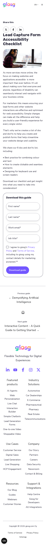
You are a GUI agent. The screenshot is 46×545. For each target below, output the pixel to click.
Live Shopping (12, 464)
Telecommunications (35, 418)
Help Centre (33, 494)
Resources (12, 484)
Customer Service (12, 450)
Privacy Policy (32, 532)
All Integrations (34, 507)
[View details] (8, 370)
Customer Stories (12, 504)
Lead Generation (12, 459)
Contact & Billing (33, 473)
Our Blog (12, 489)
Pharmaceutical (34, 404)
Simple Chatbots (12, 416)
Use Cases (12, 444)
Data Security (34, 464)
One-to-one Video (12, 429)
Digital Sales (12, 454)
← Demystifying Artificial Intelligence (24, 300)
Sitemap (23, 537)
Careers (34, 459)
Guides (12, 494)
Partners (33, 454)
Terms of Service (25, 250)
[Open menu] (42, 5)
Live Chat (12, 403)
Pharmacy (34, 409)
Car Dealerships (34, 395)
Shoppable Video (12, 433)
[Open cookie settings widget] (4, 541)
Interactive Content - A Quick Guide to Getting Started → (22, 328)
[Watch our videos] (15, 370)
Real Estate (34, 414)
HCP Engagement (12, 469)
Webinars (12, 499)
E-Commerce (33, 400)
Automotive (34, 390)
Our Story (34, 450)
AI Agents (12, 390)
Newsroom (33, 469)
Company (33, 444)
